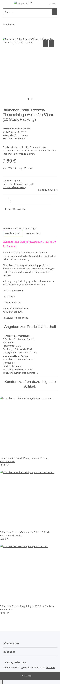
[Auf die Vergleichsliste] (45, 43)
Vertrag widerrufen (15, 662)
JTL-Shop (35, 675)
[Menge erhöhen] (54, 201)
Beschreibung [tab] (12, 233)
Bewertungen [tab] (33, 233)
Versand (28, 168)
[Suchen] (54, 11)
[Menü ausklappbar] (7, 3)
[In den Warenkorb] (5, 36)
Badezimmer (21, 135)
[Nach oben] (1, 682)
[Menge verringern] (5, 201)
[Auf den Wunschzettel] (51, 43)
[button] (41, 3)
